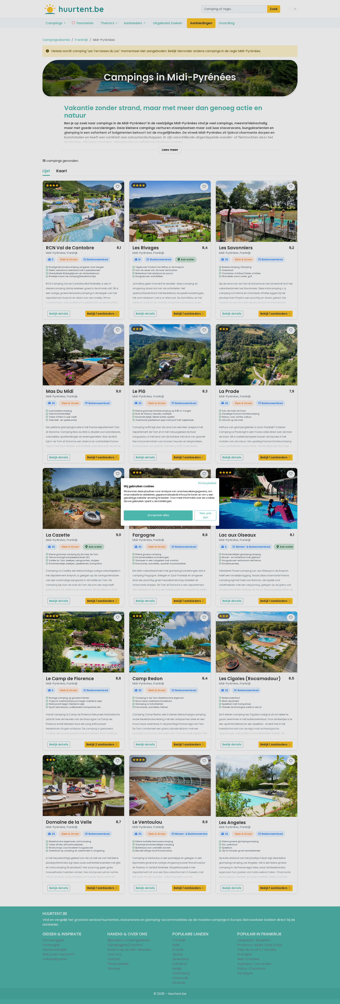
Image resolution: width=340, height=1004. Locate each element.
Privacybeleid (207, 483)
